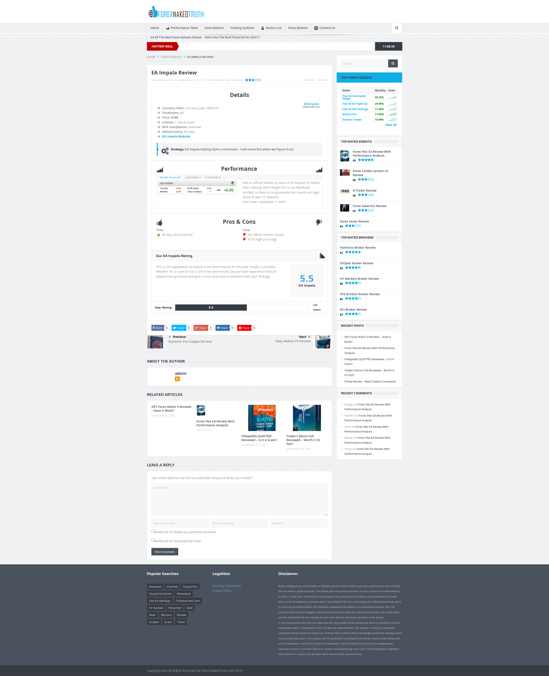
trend (181, 622)
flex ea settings (159, 600)
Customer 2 (213, 177)
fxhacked (174, 607)
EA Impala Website (176, 136)
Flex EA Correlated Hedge (354, 97)
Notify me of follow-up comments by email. (185, 532)
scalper (154, 622)
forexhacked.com (188, 600)
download (184, 593)
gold (190, 607)
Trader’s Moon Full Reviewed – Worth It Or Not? (303, 440)
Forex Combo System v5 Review (370, 173)
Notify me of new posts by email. (178, 541)
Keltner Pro (349, 114)
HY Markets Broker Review (359, 279)
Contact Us (327, 28)
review (181, 615)
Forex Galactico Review (369, 206)
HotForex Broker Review (358, 247)
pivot (152, 615)
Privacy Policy (222, 590)
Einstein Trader (352, 119)
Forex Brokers (298, 28)
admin (168, 80)
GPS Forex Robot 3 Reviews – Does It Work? (171, 409)
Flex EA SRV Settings (355, 109)
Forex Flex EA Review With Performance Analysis (215, 423)
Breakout (155, 586)
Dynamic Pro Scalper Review (190, 341)
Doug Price (190, 586)
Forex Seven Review (354, 221)
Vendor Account (170, 177)
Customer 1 (193, 177)
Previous (179, 337)
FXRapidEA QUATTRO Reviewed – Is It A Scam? (259, 438)
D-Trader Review (364, 190)
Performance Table (184, 28)
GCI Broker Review (353, 309)
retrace (166, 615)
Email (324, 80)
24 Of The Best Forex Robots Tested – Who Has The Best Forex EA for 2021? (205, 37)
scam (168, 622)
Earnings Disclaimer (227, 586)
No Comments (234, 80)
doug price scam (160, 593)
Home (154, 28)
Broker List (274, 28)
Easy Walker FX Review (293, 341)
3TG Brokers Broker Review (360, 294)
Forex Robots (214, 28)
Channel (172, 586)
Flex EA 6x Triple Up (354, 104)
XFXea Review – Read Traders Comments (370, 381)
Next (302, 337)
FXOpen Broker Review (356, 263)
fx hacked (156, 607)
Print (311, 80)
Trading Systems (242, 28)
